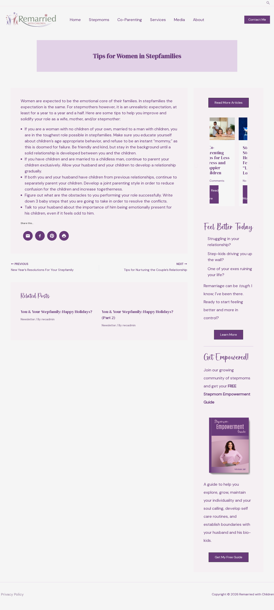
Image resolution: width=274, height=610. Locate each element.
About (198, 19)
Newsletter (28, 319)
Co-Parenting (129, 19)
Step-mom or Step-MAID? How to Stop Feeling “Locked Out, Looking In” (242, 160)
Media (179, 19)
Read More (236, 194)
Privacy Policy (12, 594)
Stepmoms (99, 19)
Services (158, 19)
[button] (268, 3)
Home (75, 19)
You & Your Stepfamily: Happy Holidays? (56, 311)
